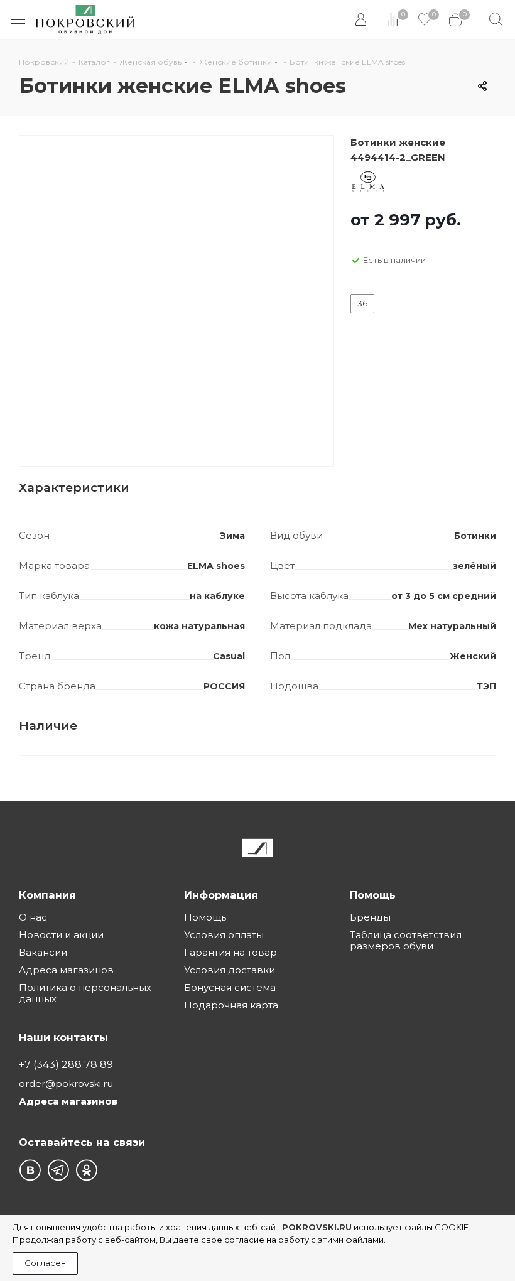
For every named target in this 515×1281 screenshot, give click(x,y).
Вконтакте (30, 1170)
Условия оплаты (224, 935)
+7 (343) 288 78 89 (66, 1064)
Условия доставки (229, 970)
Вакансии (43, 952)
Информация (221, 895)
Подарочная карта (231, 1005)
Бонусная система (230, 987)
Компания (47, 895)
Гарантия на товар (230, 952)
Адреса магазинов (66, 970)
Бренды (370, 917)
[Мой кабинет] (362, 20)
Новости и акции (61, 935)
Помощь (205, 917)
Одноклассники (86, 1170)
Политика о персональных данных (85, 993)
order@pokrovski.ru (66, 1083)
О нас (33, 917)
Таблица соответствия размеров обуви (406, 940)
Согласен (45, 1263)
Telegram (58, 1170)
